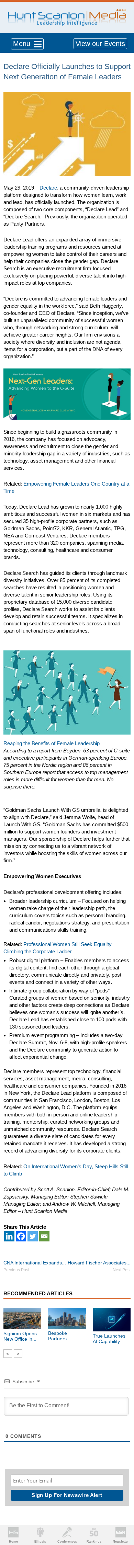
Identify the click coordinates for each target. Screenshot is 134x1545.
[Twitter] (32, 1236)
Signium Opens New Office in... (20, 1336)
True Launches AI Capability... (109, 1338)
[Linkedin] (9, 1236)
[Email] (44, 1236)
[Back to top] (122, 1514)
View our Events (100, 43)
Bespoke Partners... (59, 1335)
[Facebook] (21, 1236)
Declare (48, 188)
